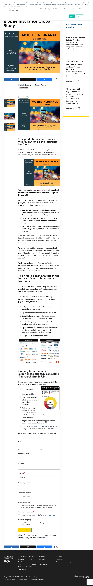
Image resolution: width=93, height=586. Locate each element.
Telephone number (24, 493)
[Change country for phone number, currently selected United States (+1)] (20, 497)
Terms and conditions (47, 515)
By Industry (21, 562)
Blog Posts (42, 559)
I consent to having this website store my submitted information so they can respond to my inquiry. (38, 506)
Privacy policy (11, 579)
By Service (21, 559)
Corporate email (24, 453)
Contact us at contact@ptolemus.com (67, 562)
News (40, 562)
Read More (70, 54)
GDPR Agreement (24, 502)
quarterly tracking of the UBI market (39, 426)
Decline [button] (79, 16)
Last (41, 449)
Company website (24, 483)
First (19, 449)
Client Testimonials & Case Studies (22, 567)
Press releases (43, 564)
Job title (21, 463)
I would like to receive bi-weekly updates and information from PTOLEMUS (40, 524)
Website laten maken (79, 576)
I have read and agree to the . (38, 515)
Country (21, 473)
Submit (25, 530)
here (50, 535)
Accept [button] (71, 16)
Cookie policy (23, 579)
